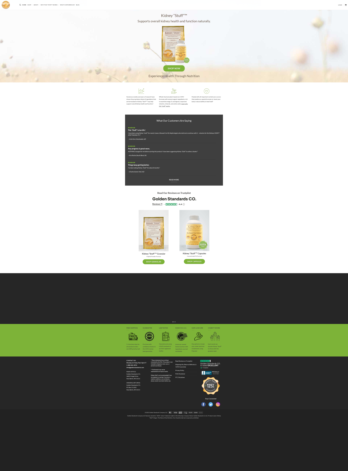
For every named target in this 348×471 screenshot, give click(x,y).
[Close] (202, 207)
